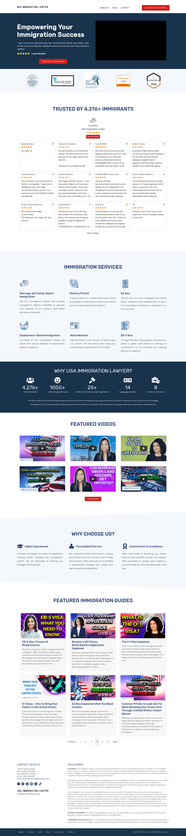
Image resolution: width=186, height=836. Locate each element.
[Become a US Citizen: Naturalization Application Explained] (93, 642)
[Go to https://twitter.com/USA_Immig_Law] (22, 784)
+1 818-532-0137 (28, 776)
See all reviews (93, 136)
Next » (115, 742)
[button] (53, 61)
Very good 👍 (27, 151)
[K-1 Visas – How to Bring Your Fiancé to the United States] (43, 705)
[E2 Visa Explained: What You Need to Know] (93, 705)
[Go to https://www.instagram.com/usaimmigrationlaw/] (35, 784)
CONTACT (125, 8)
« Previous (71, 742)
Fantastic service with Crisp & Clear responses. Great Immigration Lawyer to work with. (148, 214)
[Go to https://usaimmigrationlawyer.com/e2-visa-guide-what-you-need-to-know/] (143, 295)
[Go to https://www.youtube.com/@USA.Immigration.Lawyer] (31, 784)
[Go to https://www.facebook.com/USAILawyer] (18, 784)
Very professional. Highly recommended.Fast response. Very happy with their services (36, 216)
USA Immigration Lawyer (93, 129)
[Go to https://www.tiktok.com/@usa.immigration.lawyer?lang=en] (40, 784)
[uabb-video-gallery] (42, 448)
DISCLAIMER (59, 832)
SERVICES (104, 8)
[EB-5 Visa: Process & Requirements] (43, 642)
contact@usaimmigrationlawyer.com (35, 779)
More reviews (93, 233)
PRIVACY (48, 832)
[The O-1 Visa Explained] (142, 642)
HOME (21, 832)
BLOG (114, 8)
